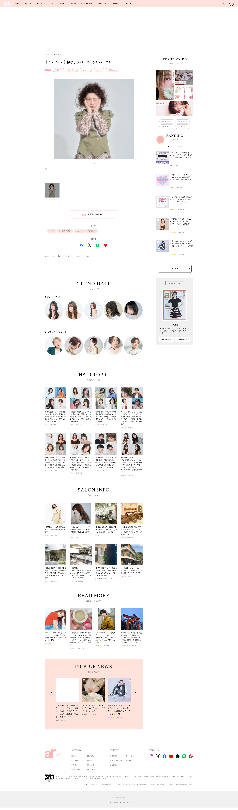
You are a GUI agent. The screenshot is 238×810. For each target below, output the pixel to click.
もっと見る (174, 268)
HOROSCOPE (86, 4)
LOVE (52, 4)
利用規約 (143, 784)
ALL (169, 146)
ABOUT (94, 784)
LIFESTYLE (101, 4)
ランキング (130, 756)
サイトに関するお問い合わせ (126, 784)
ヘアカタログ (70, 70)
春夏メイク (183, 126)
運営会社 (85, 784)
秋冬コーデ (167, 121)
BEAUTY (28, 4)
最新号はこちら (166, 339)
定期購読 (113, 765)
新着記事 (113, 756)
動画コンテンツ (116, 761)
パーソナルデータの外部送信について (180, 784)
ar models (114, 4)
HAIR (17, 4)
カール (99, 70)
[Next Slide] (135, 692)
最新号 (128, 761)
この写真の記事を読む (95, 214)
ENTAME (72, 4)
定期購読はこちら (182, 339)
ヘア (57, 70)
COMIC (62, 4)
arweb (47, 256)
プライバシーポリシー (157, 784)
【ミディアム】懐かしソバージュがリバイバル (73, 256)
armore (128, 4)
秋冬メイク (167, 126)
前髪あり (112, 70)
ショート (86, 70)
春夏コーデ (183, 121)
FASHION (41, 4)
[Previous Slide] (52, 692)
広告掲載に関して (107, 784)
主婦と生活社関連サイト (119, 797)
